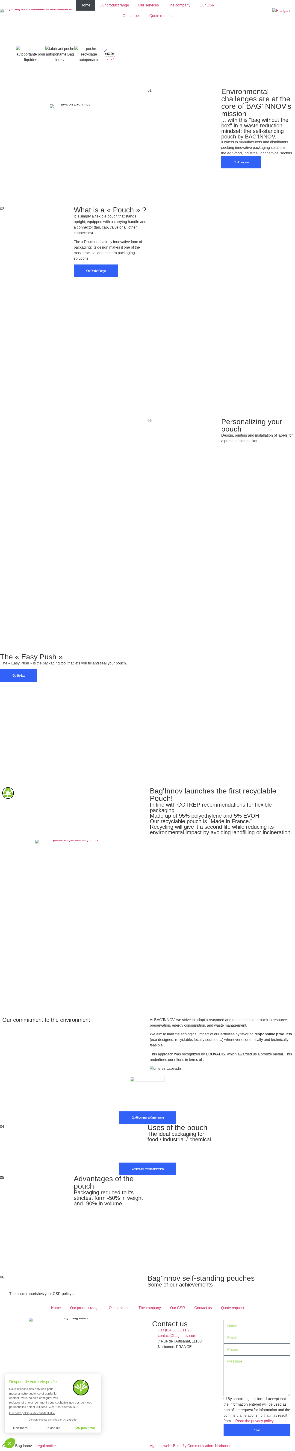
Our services (148, 5)
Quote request (160, 16)
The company (179, 5)
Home (85, 5)
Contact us (131, 16)
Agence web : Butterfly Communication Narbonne (190, 1446)
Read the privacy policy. (254, 1421)
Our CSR (207, 5)
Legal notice (46, 1446)
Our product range (114, 5)
